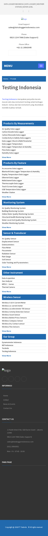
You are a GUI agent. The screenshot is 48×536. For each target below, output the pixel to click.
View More (6, 157)
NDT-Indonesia (7, 345)
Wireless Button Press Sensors (14, 317)
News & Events (9, 404)
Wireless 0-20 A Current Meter (14, 302)
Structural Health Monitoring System (16, 217)
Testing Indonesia (9, 351)
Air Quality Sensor (9, 238)
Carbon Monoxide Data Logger (14, 135)
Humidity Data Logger (10, 153)
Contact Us (7, 408)
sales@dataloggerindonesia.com (24, 27)
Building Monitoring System (13, 211)
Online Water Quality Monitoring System (18, 214)
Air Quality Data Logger (11, 129)
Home (5, 79)
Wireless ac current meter (12, 306)
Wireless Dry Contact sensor (13, 323)
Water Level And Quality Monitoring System (19, 220)
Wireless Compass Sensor (12, 321)
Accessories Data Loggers (12, 168)
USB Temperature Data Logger (14, 189)
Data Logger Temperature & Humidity (16, 147)
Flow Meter (6, 247)
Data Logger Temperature (12, 144)
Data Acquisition (8, 278)
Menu (8, 66)
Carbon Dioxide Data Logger (13, 132)
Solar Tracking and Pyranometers (15, 262)
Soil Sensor (6, 259)
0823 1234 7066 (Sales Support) (24, 37)
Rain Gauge (6, 256)
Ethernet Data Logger (10, 177)
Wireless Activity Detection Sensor (16, 312)
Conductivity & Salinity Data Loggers (16, 138)
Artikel (6, 400)
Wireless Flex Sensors (11, 327)
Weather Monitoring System (13, 223)
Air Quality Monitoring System (14, 208)
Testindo (5, 348)
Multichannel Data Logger (12, 180)
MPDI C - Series (8, 284)
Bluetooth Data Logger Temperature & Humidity (21, 171)
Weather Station (8, 192)
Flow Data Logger (9, 150)
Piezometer (6, 250)
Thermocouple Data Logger (13, 183)
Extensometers (8, 244)
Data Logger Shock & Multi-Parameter (17, 141)
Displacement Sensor (10, 241)
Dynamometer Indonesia (11, 342)
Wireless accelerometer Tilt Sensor (16, 308)
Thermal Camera (8, 287)
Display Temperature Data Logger (15, 174)
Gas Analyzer (7, 281)
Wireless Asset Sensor (11, 314)
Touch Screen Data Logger (12, 186)
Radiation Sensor (9, 253)
